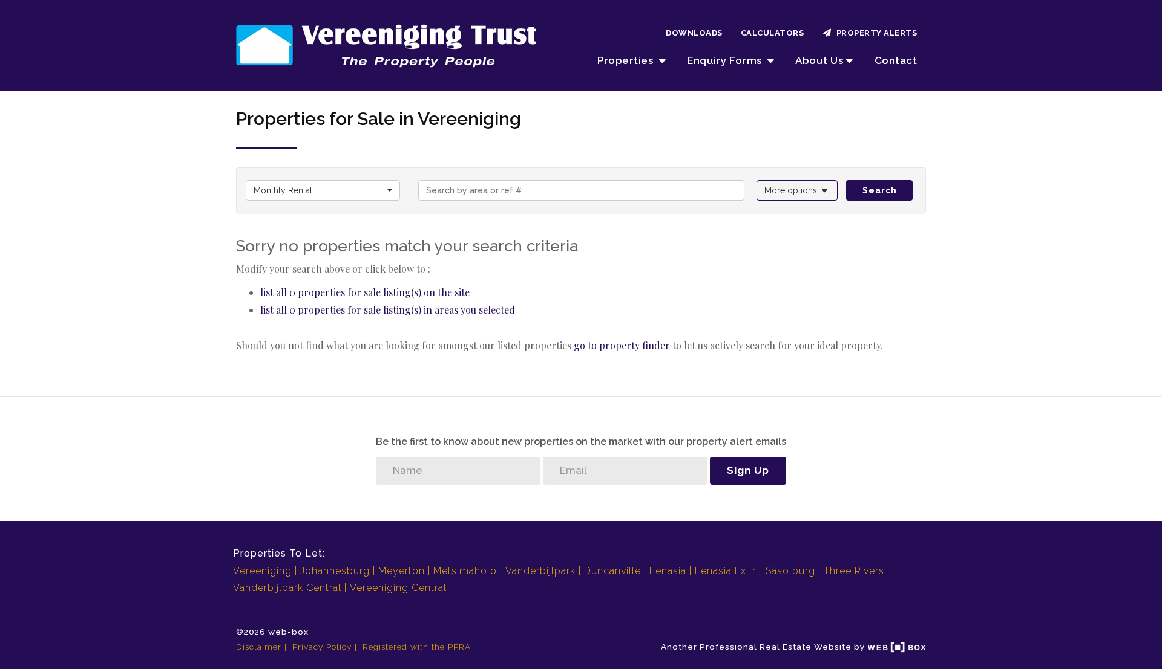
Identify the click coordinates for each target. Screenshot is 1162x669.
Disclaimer (258, 646)
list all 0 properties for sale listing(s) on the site (365, 292)
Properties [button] (626, 60)
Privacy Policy (322, 646)
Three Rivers (854, 571)
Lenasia (667, 571)
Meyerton (401, 571)
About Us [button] (819, 60)
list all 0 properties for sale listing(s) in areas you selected (387, 309)
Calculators (772, 32)
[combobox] (323, 190)
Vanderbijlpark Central (287, 587)
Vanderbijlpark (540, 571)
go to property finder (622, 345)
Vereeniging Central (398, 587)
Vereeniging (262, 571)
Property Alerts (874, 32)
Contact (896, 60)
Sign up (748, 470)
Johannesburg (335, 571)
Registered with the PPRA (417, 646)
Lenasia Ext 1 (726, 571)
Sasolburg (790, 571)
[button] (797, 190)
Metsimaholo (465, 571)
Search (879, 190)
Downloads (694, 32)
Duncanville (612, 571)
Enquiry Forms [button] (725, 60)
